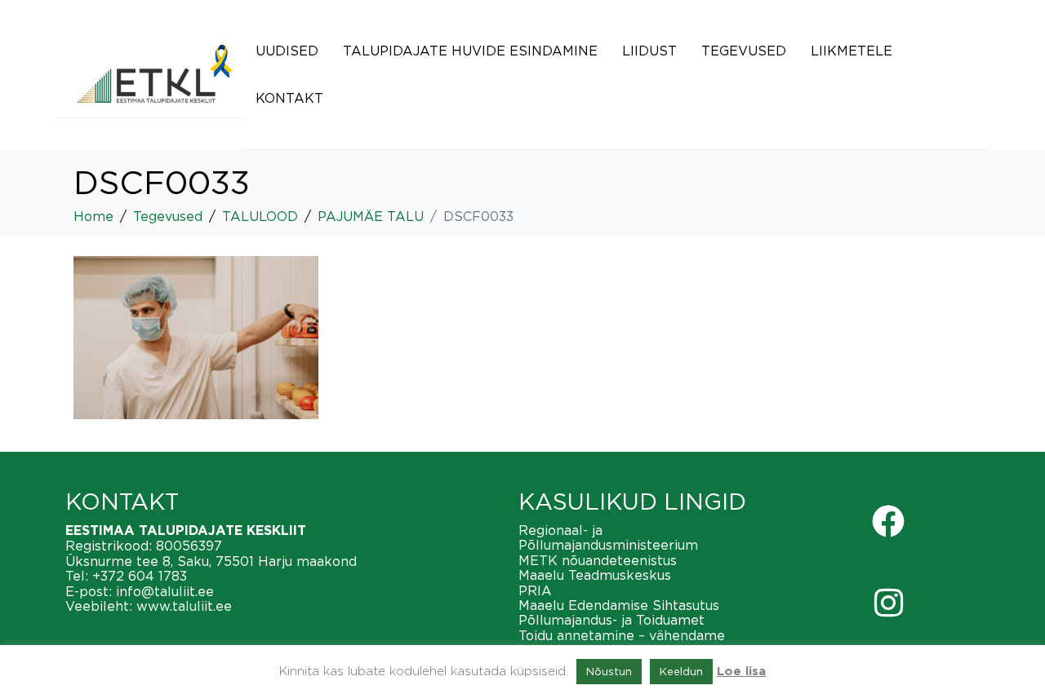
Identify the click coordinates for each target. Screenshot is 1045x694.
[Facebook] (888, 521)
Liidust (649, 50)
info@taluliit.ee (165, 591)
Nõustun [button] (609, 671)
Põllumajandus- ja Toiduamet (611, 619)
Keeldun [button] (681, 671)
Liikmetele (851, 50)
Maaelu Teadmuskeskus (594, 575)
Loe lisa (741, 671)
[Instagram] (888, 602)
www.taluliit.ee (184, 606)
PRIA (535, 590)
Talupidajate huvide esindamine (470, 50)
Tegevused (743, 50)
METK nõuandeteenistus (597, 560)
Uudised (287, 50)
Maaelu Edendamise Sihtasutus (618, 605)
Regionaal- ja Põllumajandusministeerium (608, 537)
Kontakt (289, 98)
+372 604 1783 (139, 575)
